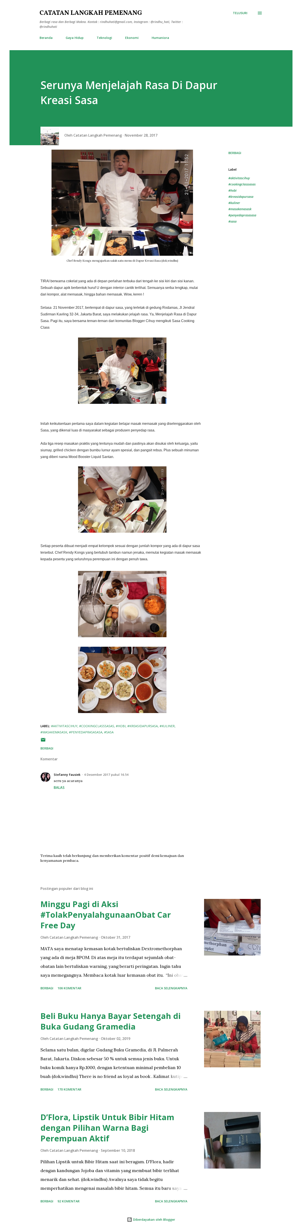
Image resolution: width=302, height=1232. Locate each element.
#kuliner (234, 203)
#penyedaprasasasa (242, 215)
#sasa (232, 221)
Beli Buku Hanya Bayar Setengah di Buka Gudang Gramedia (110, 1021)
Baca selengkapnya (171, 988)
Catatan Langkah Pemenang (91, 13)
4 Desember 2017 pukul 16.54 (106, 774)
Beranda (46, 38)
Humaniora (160, 38)
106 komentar (69, 988)
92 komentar (68, 1201)
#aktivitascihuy (239, 178)
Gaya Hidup (75, 38)
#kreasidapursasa (240, 197)
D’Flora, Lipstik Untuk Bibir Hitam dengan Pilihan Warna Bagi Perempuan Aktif (107, 1128)
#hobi (232, 190)
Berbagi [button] (234, 153)
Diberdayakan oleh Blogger (153, 1219)
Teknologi (104, 38)
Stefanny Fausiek (67, 774)
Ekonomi (132, 38)
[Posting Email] (43, 741)
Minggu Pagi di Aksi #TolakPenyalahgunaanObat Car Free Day (105, 915)
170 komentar (69, 1089)
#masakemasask (239, 209)
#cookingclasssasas (242, 184)
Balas (59, 787)
